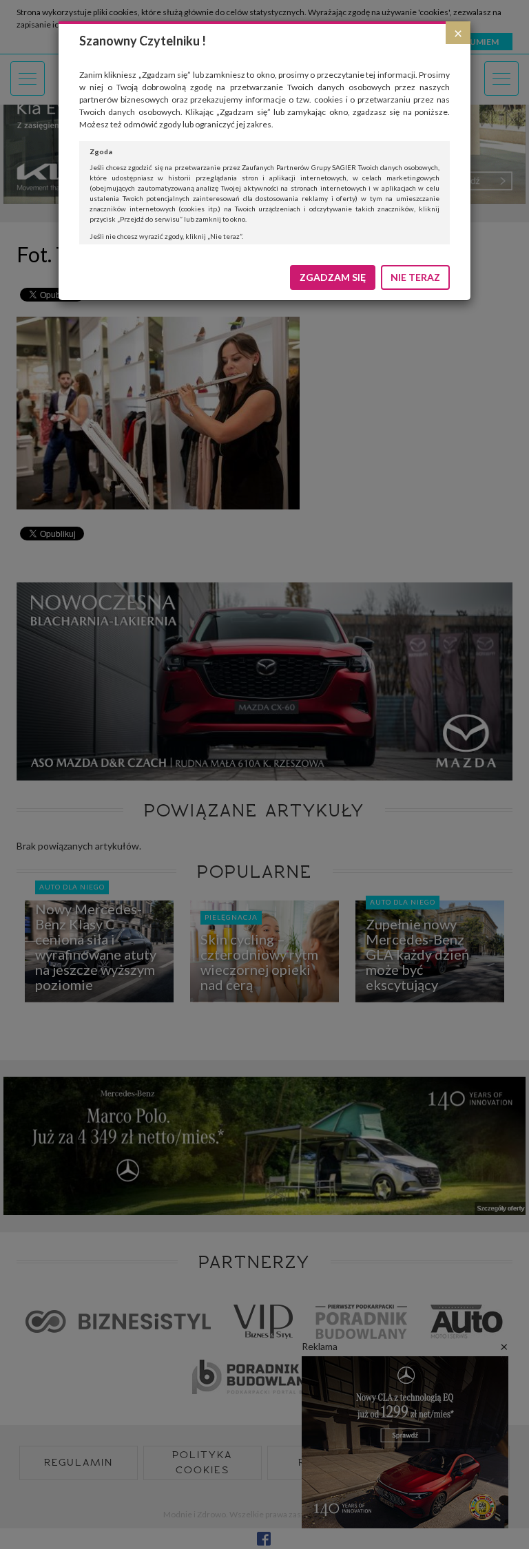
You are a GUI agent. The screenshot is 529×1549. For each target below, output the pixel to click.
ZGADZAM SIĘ (333, 277)
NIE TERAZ (415, 277)
